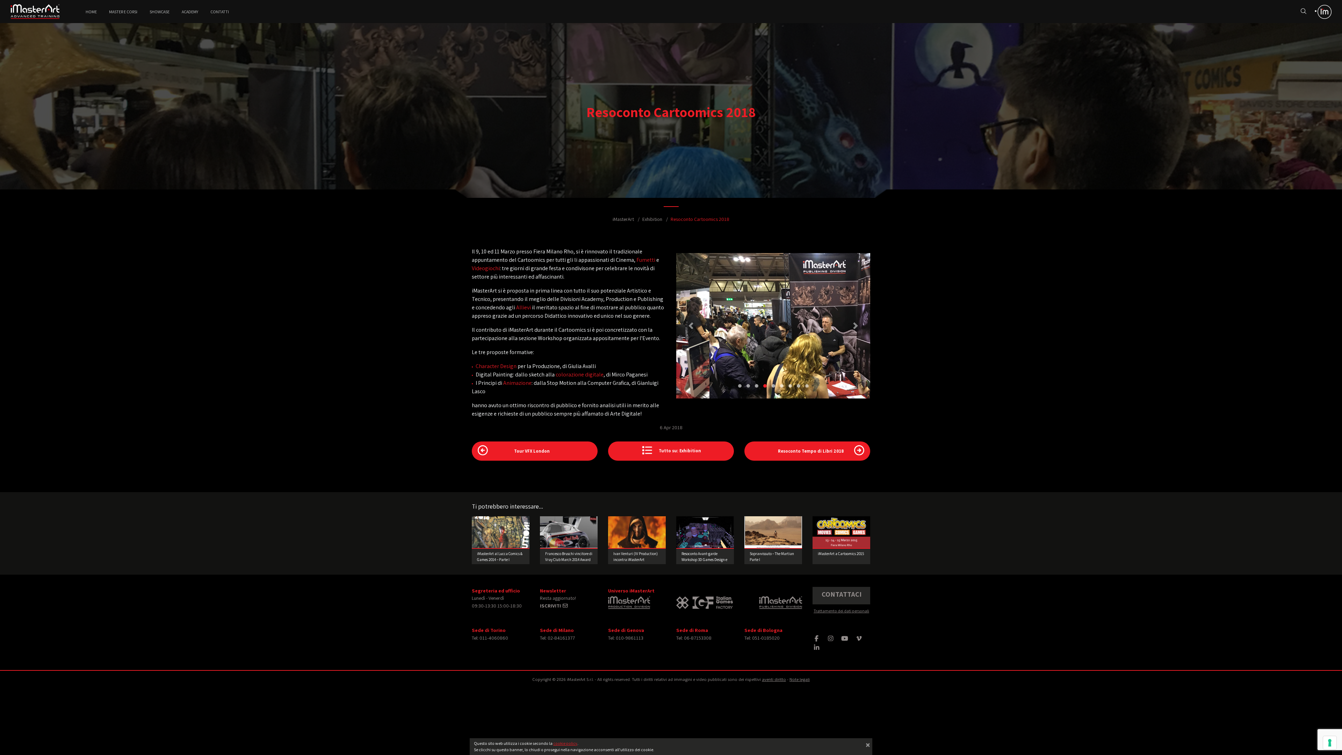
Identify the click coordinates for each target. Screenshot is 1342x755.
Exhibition (652, 219)
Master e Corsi (123, 11)
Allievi (523, 307)
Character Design (496, 366)
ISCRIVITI (551, 605)
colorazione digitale (580, 374)
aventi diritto (774, 679)
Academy (190, 11)
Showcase (159, 11)
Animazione (517, 383)
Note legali (799, 679)
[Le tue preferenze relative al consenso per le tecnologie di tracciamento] (1329, 742)
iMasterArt (623, 219)
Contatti (219, 11)
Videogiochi (486, 268)
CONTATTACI (841, 594)
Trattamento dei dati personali (841, 610)
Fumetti (645, 260)
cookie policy (565, 743)
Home (91, 11)
